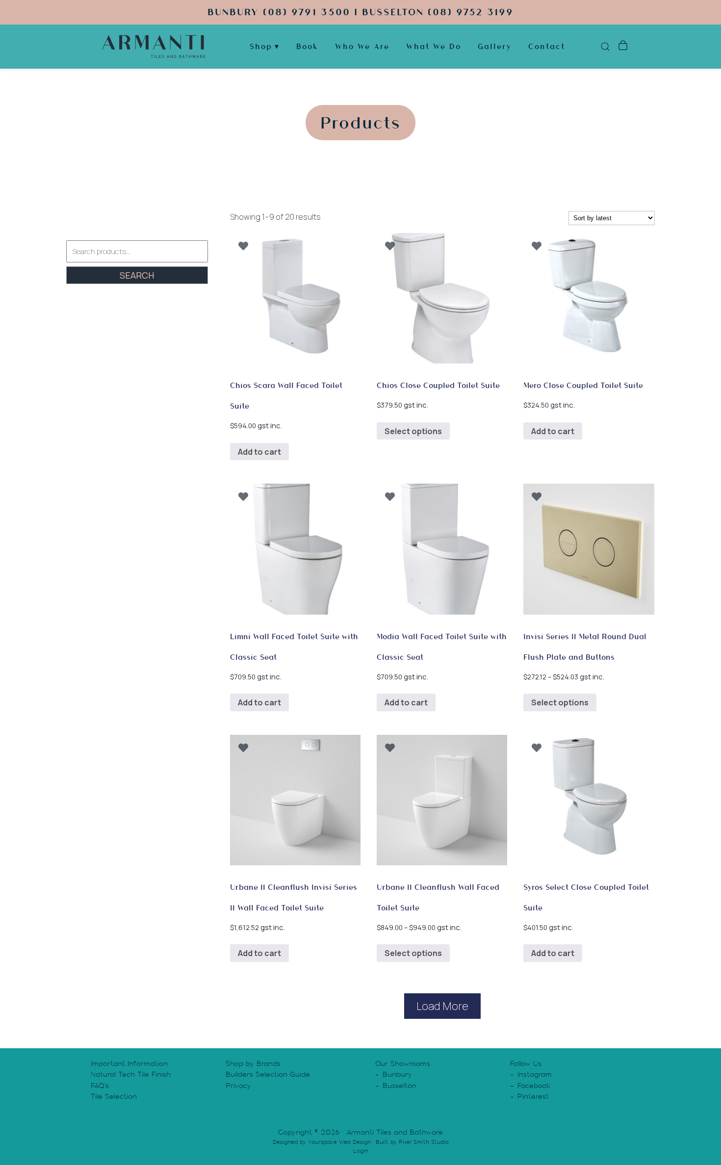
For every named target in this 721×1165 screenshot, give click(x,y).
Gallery (495, 46)
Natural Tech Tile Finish (131, 1074)
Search (137, 275)
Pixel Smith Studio (424, 1142)
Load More (442, 1006)
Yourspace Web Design (339, 1142)
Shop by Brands (253, 1063)
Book (307, 46)
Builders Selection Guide (268, 1074)
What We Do (433, 46)
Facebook (534, 1085)
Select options (413, 431)
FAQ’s (100, 1085)
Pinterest (533, 1096)
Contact (546, 46)
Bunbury (397, 1074)
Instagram (534, 1074)
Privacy (238, 1085)
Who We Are (362, 46)
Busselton (399, 1085)
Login (360, 1151)
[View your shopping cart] (623, 46)
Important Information (129, 1063)
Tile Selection (114, 1096)
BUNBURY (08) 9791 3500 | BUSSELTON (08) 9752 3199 (360, 12)
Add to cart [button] (259, 451)
